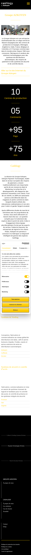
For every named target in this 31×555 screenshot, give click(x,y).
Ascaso (3, 356)
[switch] (26, 281)
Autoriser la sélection (15, 304)
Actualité (5, 511)
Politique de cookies (6, 546)
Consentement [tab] (6, 248)
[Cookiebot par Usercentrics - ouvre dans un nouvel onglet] (22, 243)
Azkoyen (4, 350)
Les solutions (7, 506)
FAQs (4, 527)
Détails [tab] (15, 248)
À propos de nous (8, 483)
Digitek (3, 406)
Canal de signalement (6, 551)
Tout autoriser (15, 299)
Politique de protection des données (10, 544)
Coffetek (4, 353)
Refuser (15, 310)
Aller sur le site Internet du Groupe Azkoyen (13, 72)
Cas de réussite (7, 509)
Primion (4, 400)
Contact (5, 524)
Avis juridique (5, 549)
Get (2, 403)
